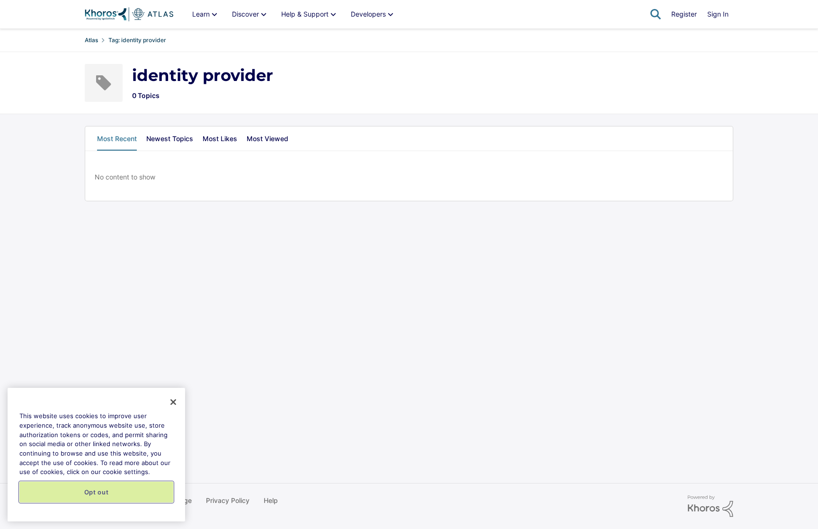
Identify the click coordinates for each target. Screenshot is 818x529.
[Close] (173, 402)
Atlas (91, 40)
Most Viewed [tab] (267, 138)
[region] (96, 454)
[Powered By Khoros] (710, 506)
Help (271, 500)
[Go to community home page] (129, 14)
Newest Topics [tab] (169, 138)
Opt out (96, 492)
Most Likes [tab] (220, 138)
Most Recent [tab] (117, 138)
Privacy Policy (227, 500)
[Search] (655, 14)
